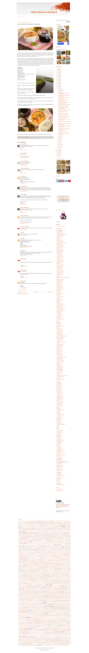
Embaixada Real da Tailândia (26, 563)
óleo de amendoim (41, 600)
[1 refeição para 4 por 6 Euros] (63, 215)
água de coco (22, 525)
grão (46, 577)
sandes (32, 627)
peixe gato (42, 607)
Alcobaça (65, 525)
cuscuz (39, 559)
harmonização (47, 578)
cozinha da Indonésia (48, 554)
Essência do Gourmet (33, 565)
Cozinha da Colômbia (41, 554)
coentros (25, 549)
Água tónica (32, 525)
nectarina (63, 597)
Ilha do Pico (44, 580)
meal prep (58, 591)
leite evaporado (22, 584)
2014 (67, 199)
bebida (55, 534)
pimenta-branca (48, 610)
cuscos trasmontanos (33, 559)
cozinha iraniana (58, 555)
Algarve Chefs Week (48, 526)
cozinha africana (40, 553)
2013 (58, 86)
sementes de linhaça (23, 630)
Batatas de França (39, 534)
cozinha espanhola (26, 555)
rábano (67, 618)
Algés (53, 526)
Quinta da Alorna (32, 618)
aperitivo (39, 529)
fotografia (46, 574)
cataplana (37, 544)
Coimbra (41, 549)
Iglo (46, 579)
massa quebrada (32, 591)
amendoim (36, 528)
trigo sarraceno (47, 637)
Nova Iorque (69, 598)
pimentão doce (65, 610)
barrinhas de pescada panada (53, 533)
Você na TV (43, 644)
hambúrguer (29, 578)
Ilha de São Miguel (32, 580)
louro (36, 586)
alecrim (69, 525)
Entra (42, 563)
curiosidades (22, 559)
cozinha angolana (60, 553)
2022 (58, 73)
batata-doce (24, 534)
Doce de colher (47, 561)
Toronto (44, 636)
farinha (44, 566)
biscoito (67, 536)
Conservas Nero (21, 551)
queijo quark (53, 617)
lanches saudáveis (67, 582)
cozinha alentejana (47, 553)
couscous (42, 552)
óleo (29, 600)
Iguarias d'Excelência (51, 579)
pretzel (25, 616)
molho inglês (22, 595)
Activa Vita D (35, 523)
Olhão (49, 601)
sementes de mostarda (32, 630)
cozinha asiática (66, 553)
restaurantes (50, 621)
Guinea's (69, 577)
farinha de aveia (20, 567)
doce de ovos (24, 562)
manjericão (31, 137)
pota (56, 614)
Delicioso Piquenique (62, 559)
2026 (58, 68)
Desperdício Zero (34, 560)
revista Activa (57, 621)
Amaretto (68, 527)
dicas (19, 561)
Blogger (48, 650)
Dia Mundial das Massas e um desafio (64, 104)
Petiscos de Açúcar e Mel (22, 609)
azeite (20, 532)
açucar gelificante (25, 524)
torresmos (53, 636)
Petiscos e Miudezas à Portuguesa (41, 609)
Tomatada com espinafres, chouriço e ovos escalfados (64, 96)
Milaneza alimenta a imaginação (56, 593)
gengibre (50, 576)
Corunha (23, 552)
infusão (58, 580)
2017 (58, 80)
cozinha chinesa (34, 554)
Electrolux (66, 562)
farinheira (69, 568)
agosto (59, 137)
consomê (26, 551)
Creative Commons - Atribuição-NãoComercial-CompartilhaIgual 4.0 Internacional (62, 506)
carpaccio (28, 543)
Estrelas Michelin (52, 565)
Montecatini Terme (68, 595)
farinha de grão (56, 567)
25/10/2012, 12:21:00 (23, 277)
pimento (20, 612)
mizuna (37, 594)
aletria (26, 526)
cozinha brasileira (27, 554)
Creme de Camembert (31, 558)
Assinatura (32, 531)
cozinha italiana (64, 555)
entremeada (64, 563)
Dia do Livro (45, 560)
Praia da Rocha (24, 615)
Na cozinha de (35, 597)
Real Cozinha (40, 619)
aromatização (57, 529)
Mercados (29, 593)
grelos (57, 577)
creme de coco (38, 558)
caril (63, 542)
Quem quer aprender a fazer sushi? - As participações (64, 93)
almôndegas (49, 527)
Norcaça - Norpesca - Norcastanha (51, 598)
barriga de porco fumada (44, 533)
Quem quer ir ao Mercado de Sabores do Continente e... (64, 119)
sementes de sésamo (50, 630)
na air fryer (29, 597)
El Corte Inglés (61, 562)
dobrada (38, 561)
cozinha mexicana (40, 556)
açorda (21, 523)
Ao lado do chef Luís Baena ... (63, 117)
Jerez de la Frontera (21, 582)
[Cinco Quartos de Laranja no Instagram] (57, 181)
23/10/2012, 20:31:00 (23, 247)
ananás (59, 528)
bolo (44, 537)
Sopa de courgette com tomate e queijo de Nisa (63, 98)
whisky (23, 645)
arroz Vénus (27, 531)
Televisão (27, 635)
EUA (19, 566)
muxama (24, 597)
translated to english (27, 637)
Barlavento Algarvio (36, 533)
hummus (36, 579)
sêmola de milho (58, 630)
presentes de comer (60, 615)
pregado (29, 615)
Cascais (53, 543)
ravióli (35, 619)
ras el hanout (31, 619)
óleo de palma (24, 601)
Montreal (28, 596)
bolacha (40, 537)
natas (58, 597)
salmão (60, 624)
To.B (62, 635)
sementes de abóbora (54, 628)
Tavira (19, 635)
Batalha (60, 533)
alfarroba (33, 526)
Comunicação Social (32, 550)
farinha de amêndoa (59, 566)
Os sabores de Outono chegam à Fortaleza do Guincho (63, 103)
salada (46, 624)
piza (44, 612)
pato (41, 606)
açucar (40, 523)
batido (44, 534)
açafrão (50, 522)
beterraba (24, 536)
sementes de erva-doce (51, 629)
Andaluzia (69, 528)
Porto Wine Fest (32, 614)
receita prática (27, 620)
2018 (58, 79)
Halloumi (24, 578)
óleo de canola (49, 600)
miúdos (33, 594)
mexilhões (34, 593)
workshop (37, 645)
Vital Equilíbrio (38, 644)
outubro (59, 91)
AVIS (55, 531)
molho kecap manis (28, 595)
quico (24, 618)
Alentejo (22, 526)
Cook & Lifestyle (41, 551)
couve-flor (30, 553)
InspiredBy (67, 580)
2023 (58, 72)
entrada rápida (52, 563)
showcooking (22, 631)
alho (23, 137)
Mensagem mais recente (22, 292)
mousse (54, 596)
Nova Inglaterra (63, 598)
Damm (53, 559)
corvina (27, 552)
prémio (33, 615)
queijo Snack (58, 617)
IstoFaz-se (54, 581)
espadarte (49, 564)
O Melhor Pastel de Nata (52, 599)
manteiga (42, 587)
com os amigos (58, 549)
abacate (27, 522)
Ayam (61, 531)
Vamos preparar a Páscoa (54, 638)
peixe (23, 607)
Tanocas (21, 176)
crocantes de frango (56, 558)
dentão (68, 559)
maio (59, 141)
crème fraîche (50, 558)
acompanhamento (68, 522)
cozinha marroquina (25, 556)
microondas (40, 593)
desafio (24, 560)
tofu (65, 635)
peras (23, 608)
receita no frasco (21, 620)
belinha (21, 238)
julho (59, 138)
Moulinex (49, 596)
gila (55, 576)
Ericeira (21, 564)
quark (21, 617)
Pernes (42, 608)
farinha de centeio (41, 567)
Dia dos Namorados (56, 560)
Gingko (61, 576)
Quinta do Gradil (53, 618)
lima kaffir (42, 584)
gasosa (21, 576)
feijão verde (34, 569)
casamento (49, 543)
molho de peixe (62, 594)
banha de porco (28, 533)
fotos (50, 574)
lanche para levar (60, 582)
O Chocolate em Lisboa (34, 599)
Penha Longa (47, 607)
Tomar (68, 635)
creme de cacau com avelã (22, 558)
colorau (52, 549)
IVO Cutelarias (63, 581)
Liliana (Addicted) (23, 161)
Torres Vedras (49, 636)
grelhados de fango (52, 577)
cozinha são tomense (35, 557)
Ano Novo (35, 529)
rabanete (62, 618)
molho (51, 594)
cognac (30, 549)
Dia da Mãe (40, 560)
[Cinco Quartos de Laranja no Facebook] (60, 181)
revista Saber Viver (31, 622)
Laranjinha (22, 258)
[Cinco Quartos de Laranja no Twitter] (65, 181)
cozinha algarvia (53, 553)
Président (67, 615)
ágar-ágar (57, 524)
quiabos (68, 617)
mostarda (43, 596)
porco (44, 613)
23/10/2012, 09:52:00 (23, 235)
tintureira (51, 635)
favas (21, 569)
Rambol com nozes (24, 619)
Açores (25, 523)
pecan (59, 606)
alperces (53, 527)
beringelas (67, 535)
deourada (19, 560)
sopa (47, 632)
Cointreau (45, 549)
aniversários (29, 529)
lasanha (27, 583)
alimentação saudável (34, 527)
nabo (43, 597)
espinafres (20, 565)
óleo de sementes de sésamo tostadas (33, 601)
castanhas (67, 543)
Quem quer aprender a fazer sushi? (64, 109)
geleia (34, 576)
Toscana (62, 636)
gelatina (29, 576)
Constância (30, 551)
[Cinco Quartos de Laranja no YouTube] (69, 181)
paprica (49, 603)
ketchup (33, 582)
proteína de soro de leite (60, 616)
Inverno (29, 581)
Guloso (21, 578)
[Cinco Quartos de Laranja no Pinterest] (62, 181)
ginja (64, 576)
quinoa (27, 618)
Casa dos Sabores (43, 543)
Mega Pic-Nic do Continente (28, 592)
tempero (31, 635)
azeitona (28, 532)
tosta (66, 636)
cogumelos (35, 549)
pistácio (40, 612)
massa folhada (25, 591)
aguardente (40, 525)
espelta (68, 564)
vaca (34, 638)
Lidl (35, 584)
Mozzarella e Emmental (67, 596)
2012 (58, 87)
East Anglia (56, 562)
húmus (43, 579)
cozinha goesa (39, 555)
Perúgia (49, 608)
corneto (60, 551)
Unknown (21, 281)
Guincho (65, 577)
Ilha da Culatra (65, 579)
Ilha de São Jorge (25, 580)
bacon (54, 532)
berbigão (62, 535)
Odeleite (65, 599)
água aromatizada (68, 524)
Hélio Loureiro (52, 578)
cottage (31, 552)
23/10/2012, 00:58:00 (23, 229)
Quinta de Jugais (47, 618)
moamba (40, 594)
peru (45, 608)
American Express (42, 528)
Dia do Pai (49, 560)
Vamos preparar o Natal (66, 638)
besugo (19, 536)
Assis (36, 531)
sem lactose (39, 628)
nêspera (31, 598)
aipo (45, 525)
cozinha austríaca (21, 554)
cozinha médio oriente (33, 556)
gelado (25, 576)
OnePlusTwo (22, 153)
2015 (58, 83)
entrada (45, 563)
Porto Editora (27, 614)
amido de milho (49, 528)
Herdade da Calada (63, 578)
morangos (33, 596)
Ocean (62, 599)
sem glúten (34, 628)
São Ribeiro (22, 144)
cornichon (64, 551)
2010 (58, 150)
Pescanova (58, 608)
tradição (21, 637)
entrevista (69, 563)
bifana (58, 536)
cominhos (69, 549)
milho (64, 593)
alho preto (22, 527)
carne (21, 543)
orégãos (64, 601)
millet (67, 593)
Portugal (43, 614)
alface (29, 526)
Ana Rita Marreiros (23, 168)
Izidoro (68, 581)
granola (42, 577)
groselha (61, 577)
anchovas (64, 528)
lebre (35, 583)
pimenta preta (25, 610)
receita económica (60, 619)
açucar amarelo (47, 523)
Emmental (33, 563)
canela (27, 542)
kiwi (36, 582)
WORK (27, 645)
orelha (68, 601)
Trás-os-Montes (35, 637)
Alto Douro (58, 527)
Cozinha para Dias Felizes (54, 556)
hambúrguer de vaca (36, 578)
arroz (26, 137)
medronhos (21, 592)
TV (65, 637)
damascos (49, 559)
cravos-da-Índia (61, 557)
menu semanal (59, 592)
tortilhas (58, 636)
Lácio (44, 582)
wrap (49, 645)
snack (52, 631)
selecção (26, 628)
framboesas (55, 574)
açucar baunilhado (57, 523)
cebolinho (67, 544)
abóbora (37, 522)
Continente (35, 551)
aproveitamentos (46, 529)
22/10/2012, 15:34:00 (23, 204)
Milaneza (49, 593)
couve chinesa (52, 552)
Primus (32, 616)
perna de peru (37, 608)
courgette (36, 552)
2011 (58, 149)
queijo (25, 617)
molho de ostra (56, 594)
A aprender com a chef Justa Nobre (63, 116)
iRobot (50, 581)
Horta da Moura (26, 579)
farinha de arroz (66, 566)
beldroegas (48, 535)
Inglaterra (62, 580)
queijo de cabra (47, 617)
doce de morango (64, 561)
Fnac (22, 574)
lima (38, 584)
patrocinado (47, 606)
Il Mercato (60, 579)
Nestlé (39, 598)
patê (34, 606)
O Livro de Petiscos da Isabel (43, 599)
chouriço (60, 546)
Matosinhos (53, 591)
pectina (63, 606)
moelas (44, 594)
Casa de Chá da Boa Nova (35, 543)
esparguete (64, 564)
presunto (20, 616)
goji (66, 576)
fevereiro (59, 145)
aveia (44, 531)
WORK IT (31, 645)
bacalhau (34, 532)
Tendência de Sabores (37, 635)
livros (61, 585)
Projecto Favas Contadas (51, 616)
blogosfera (23, 537)
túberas (58, 637)
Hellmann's (57, 578)
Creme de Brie (67, 557)
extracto (27, 566)
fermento (69, 569)
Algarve (41, 526)
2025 (58, 69)
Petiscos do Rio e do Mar (31, 609)
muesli (21, 597)
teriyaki (43, 635)
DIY (35, 561)
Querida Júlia (64, 617)
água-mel (36, 525)
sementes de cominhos (42, 629)
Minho (70, 593)
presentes (53, 615)
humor (40, 579)
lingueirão (61, 584)
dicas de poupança (25, 561)
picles (53, 609)
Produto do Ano (36, 616)
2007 (58, 154)
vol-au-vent (51, 644)
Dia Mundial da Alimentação (65, 560)
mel (35, 592)
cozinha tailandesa (43, 557)
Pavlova (55, 606)
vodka (47, 644)
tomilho (27, 636)
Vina (21, 232)
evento (23, 566)
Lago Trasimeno (48, 582)
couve (46, 552)
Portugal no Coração (51, 614)
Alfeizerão (37, 526)
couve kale (65, 552)
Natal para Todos (52, 597)
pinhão (26, 612)
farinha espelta (56, 568)
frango (63, 574)
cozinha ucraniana (50, 557)
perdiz (33, 608)
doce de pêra (29, 562)
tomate (36, 137)
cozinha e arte (62, 554)
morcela (38, 596)
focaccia (26, 574)
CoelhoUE (20, 549)
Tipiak (55, 635)
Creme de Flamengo (44, 558)
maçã (48, 586)
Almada (44, 527)
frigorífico (69, 574)
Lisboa (27, 585)
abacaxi (32, 522)
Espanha (53, 564)
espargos (58, 564)
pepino (52, 607)
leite (49, 583)
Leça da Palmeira (40, 583)
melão (49, 592)
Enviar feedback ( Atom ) (25, 293)
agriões (62, 524)
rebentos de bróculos (46, 619)
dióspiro (31, 561)
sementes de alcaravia (63, 628)
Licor (32, 584)
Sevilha (69, 630)
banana (69, 532)
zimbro (65, 645)
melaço (40, 592)
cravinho (55, 557)
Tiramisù (58, 635)
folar (29, 574)
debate (57, 559)
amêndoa (30, 528)
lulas (44, 586)
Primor (28, 616)
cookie (46, 551)
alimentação (27, 527)
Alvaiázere (63, 527)
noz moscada (26, 599)
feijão (29, 569)
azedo (65, 531)
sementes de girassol (67, 629)
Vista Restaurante (28, 644)
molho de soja (68, 594)
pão (41, 603)
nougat (59, 598)
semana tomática (45, 628)
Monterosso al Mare (23, 596)
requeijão (44, 621)
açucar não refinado (46, 524)
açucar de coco (64, 523)
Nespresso (35, 598)
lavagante (31, 583)
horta (22, 579)
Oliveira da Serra (54, 601)
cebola (28, 137)
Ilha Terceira (49, 580)
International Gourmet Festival (22, 581)
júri (30, 582)
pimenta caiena (68, 609)
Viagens (54, 639)
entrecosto (59, 563)
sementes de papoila (41, 630)
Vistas (34, 644)
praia (66, 614)
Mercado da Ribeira (68, 592)
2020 (58, 76)
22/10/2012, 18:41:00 (23, 212)
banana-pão (22, 533)
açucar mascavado (32, 524)
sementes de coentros (35, 629)
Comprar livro (63, 43)
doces (34, 562)
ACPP (30, 523)
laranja (21, 583)
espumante (27, 565)
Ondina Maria (22, 186)
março (59, 144)
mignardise (44, 593)
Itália (58, 581)
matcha (49, 591)
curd (70, 558)
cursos (27, 559)
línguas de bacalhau (55, 584)
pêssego (64, 608)
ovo (42, 602)
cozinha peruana (63, 556)
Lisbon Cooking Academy (45, 585)
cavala (41, 544)
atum (40, 531)
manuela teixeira (23, 215)
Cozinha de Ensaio (56, 554)
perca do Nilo (28, 608)
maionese (63, 586)
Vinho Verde (39, 137)
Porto (65, 613)
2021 (58, 75)
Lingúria (69, 584)
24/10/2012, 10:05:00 (23, 255)
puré (70, 616)
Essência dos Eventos (41, 565)
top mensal (36, 636)
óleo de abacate (34, 600)
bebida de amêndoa (61, 534)
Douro (48, 562)
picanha (49, 609)
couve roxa (25, 553)
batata (64, 533)
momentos (39, 595)
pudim (66, 616)
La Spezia (40, 582)
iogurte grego (44, 581)
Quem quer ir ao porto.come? (62, 131)
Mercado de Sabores (23, 593)
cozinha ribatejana (28, 557)
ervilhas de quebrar (43, 564)
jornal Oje (27, 582)
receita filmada (67, 619)
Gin (57, 576)
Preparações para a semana (45, 615)
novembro (59, 90)
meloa (53, 592)
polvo (29, 613)
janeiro (59, 147)
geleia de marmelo (44, 576)
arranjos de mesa (68, 529)
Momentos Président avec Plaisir (47, 595)
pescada (53, 608)
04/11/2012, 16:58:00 (23, 287)
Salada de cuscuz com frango (63, 114)
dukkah (52, 562)
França (60, 574)
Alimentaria (40, 527)
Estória (48, 565)
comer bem (64, 549)
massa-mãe (38, 591)
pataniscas (31, 606)
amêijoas (19, 528)
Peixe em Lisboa (30, 607)
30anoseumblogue (23, 207)
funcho (43, 575)
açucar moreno (39, 524)
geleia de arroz (38, 576)
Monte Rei (56, 595)
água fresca (27, 525)
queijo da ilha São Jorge (40, 617)
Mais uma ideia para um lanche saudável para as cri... (63, 100)
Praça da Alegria (61, 614)
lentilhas (28, 584)
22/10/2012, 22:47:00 (23, 223)
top (32, 636)
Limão (47, 584)
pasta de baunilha (25, 606)
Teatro (23, 635)
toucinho (69, 636)
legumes (45, 583)
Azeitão (68, 531)
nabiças (39, 597)
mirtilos (21, 594)
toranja (41, 636)
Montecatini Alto (61, 595)
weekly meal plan (61, 644)
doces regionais (39, 562)
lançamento (54, 582)
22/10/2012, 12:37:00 (23, 191)
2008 (58, 153)
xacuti (52, 645)
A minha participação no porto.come (64, 128)
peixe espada (37, 607)
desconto (28, 560)
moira (48, 594)
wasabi (56, 644)
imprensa (54, 580)
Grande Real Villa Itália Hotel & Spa (34, 577)
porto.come (38, 614)
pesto (68, 608)
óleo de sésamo (43, 601)
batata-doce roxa (31, 534)
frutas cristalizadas (23, 575)
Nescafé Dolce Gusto (26, 598)
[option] (63, 35)
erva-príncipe (31, 564)
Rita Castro (22, 194)
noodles (43, 598)
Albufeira (55, 525)
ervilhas (36, 564)
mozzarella (60, 596)
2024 (58, 70)
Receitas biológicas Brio (62, 620)
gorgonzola (22, 577)
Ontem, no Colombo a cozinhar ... (63, 113)
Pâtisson (38, 606)
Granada (26, 577)
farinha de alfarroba (52, 566)
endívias (38, 563)
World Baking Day (44, 645)
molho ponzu (34, 595)
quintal (58, 618)
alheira (22, 137)
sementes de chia (27, 629)
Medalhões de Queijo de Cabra (66, 591)
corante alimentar (51, 551)
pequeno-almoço (58, 607)
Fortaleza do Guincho (40, 574)
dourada (44, 562)
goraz (70, 576)
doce (42, 561)
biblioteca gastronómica (32, 536)
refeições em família (37, 621)
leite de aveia (63, 583)
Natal (47, 597)
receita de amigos (53, 619)
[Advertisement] (35, 307)
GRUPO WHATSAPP (20, 16)
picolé (62, 609)
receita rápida (35, 620)
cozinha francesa (33, 555)
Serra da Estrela (64, 630)
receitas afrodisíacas (52, 620)
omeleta (60, 601)
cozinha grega (45, 555)
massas (43, 591)
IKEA (56, 579)
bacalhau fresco (49, 532)
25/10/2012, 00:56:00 (23, 266)
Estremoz (63, 565)
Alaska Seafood (50, 525)
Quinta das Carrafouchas (40, 618)
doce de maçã (58, 561)
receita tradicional (44, 620)
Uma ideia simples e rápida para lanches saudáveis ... (63, 108)
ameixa (24, 528)
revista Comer (63, 621)
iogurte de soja (38, 581)
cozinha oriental (46, 556)
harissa (42, 578)
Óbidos (58, 599)
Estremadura (59, 565)
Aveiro (48, 531)
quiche (19, 618)
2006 (58, 156)
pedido (67, 606)
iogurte (33, 581)
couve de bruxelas (59, 552)
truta (54, 637)
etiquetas (68, 565)
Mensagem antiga (50, 292)
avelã (51, 531)
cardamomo (59, 542)
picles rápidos (58, 609)
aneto (21, 529)
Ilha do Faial (39, 580)
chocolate (40, 546)
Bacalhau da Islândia (42, 532)
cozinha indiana (51, 555)
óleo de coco (54, 600)
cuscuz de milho (44, 559)
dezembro (59, 89)
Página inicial (36, 292)
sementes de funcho (59, 629)
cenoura (20, 545)
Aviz (58, 531)
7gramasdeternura (23, 226)
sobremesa (58, 631)
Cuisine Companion (64, 558)
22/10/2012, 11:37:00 (23, 183)
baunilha (49, 534)
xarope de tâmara (56, 645)
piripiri (34, 137)
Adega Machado (52, 524)
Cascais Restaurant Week (60, 543)
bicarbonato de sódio (51, 536)
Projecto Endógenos (43, 616)
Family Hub (39, 566)
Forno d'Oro (33, 574)
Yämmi (61, 645)
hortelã (31, 579)
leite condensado (56, 583)
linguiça (65, 584)
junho (59, 140)
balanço (64, 532)
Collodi (49, 549)
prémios (37, 615)
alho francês (68, 526)
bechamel (29, 535)
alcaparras (60, 525)
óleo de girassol (61, 600)
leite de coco (68, 583)
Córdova (57, 551)
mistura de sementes (27, 594)
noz (20, 599)
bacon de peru (59, 532)
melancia (44, 592)
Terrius (47, 635)
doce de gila (53, 561)
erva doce (25, 564)
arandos (51, 529)
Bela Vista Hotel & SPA (41, 535)
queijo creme (32, 617)
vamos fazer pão (44, 638)
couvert (35, 553)
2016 (58, 82)
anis (24, 529)
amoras (55, 528)
